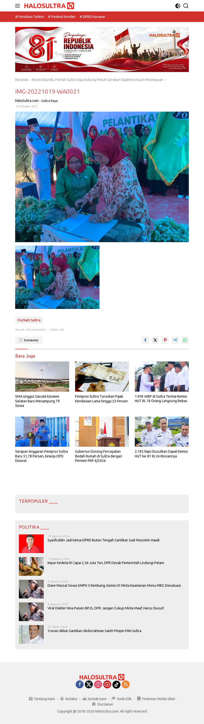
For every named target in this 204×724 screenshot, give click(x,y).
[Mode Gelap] (178, 6)
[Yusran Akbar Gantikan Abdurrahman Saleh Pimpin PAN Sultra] (31, 634)
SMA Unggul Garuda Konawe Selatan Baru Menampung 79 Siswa (37, 400)
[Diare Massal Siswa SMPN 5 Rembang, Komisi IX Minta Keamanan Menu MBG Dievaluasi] (31, 589)
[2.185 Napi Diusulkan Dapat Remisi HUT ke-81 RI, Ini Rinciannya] (162, 432)
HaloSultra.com (27, 101)
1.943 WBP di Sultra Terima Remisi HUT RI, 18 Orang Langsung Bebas (161, 398)
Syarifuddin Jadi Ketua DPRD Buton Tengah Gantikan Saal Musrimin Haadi (103, 540)
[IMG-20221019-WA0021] (57, 277)
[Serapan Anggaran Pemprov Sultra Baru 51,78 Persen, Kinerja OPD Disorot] (42, 432)
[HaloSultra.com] (48, 5)
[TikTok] (116, 685)
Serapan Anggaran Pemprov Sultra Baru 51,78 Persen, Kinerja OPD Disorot (41, 455)
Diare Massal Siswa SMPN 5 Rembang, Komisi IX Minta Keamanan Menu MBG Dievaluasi (114, 585)
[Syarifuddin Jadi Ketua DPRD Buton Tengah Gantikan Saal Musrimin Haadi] (31, 543)
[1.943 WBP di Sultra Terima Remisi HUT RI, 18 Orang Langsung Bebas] (162, 377)
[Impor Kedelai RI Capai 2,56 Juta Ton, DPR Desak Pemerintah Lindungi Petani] (31, 566)
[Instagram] (98, 684)
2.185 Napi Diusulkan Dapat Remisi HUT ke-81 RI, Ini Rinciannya (161, 453)
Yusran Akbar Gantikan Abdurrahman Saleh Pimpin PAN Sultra (94, 631)
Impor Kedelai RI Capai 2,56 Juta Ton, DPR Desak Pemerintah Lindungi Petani (106, 563)
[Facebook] (80, 684)
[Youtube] (107, 684)
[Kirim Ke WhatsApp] (185, 340)
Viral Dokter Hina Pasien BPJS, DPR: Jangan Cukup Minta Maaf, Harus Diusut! (106, 608)
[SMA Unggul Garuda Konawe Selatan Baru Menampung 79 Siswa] (42, 377)
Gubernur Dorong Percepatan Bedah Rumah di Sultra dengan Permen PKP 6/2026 (98, 455)
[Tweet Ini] (155, 340)
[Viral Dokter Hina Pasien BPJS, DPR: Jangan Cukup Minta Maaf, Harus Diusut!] (31, 611)
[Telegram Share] (175, 340)
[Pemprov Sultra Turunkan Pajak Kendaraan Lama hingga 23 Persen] (102, 377)
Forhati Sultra (29, 320)
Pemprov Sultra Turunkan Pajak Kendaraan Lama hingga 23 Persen (101, 398)
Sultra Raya (49, 100)
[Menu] (18, 5)
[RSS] (126, 684)
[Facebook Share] (145, 340)
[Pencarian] (186, 6)
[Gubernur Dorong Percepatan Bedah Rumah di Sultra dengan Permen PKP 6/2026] (102, 432)
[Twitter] (89, 684)
